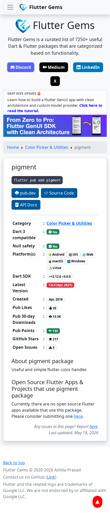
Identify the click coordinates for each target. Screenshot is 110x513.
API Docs (28, 205)
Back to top (14, 463)
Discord (23, 67)
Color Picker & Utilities (46, 147)
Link (51, 477)
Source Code (61, 193)
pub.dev (27, 193)
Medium (56, 67)
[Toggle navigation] (10, 7)
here (78, 416)
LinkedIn (91, 67)
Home (13, 147)
